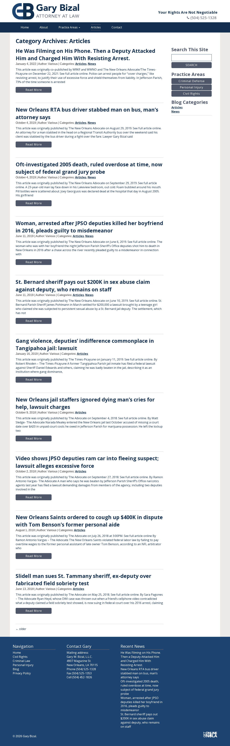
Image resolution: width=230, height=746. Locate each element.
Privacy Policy (22, 673)
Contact (117, 27)
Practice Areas (68, 27)
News (92, 64)
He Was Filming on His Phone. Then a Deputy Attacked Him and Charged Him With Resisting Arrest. (141, 659)
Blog (16, 669)
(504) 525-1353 (82, 673)
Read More (34, 90)
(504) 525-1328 (203, 17)
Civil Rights (20, 657)
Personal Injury (23, 665)
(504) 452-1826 (82, 677)
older (21, 629)
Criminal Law (21, 661)
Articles (96, 27)
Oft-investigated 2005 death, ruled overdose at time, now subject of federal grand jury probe (140, 687)
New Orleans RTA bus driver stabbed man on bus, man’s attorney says (140, 673)
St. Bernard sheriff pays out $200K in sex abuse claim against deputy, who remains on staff (140, 720)
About (44, 27)
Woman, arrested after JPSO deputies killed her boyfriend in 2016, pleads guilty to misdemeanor (141, 704)
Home (25, 27)
